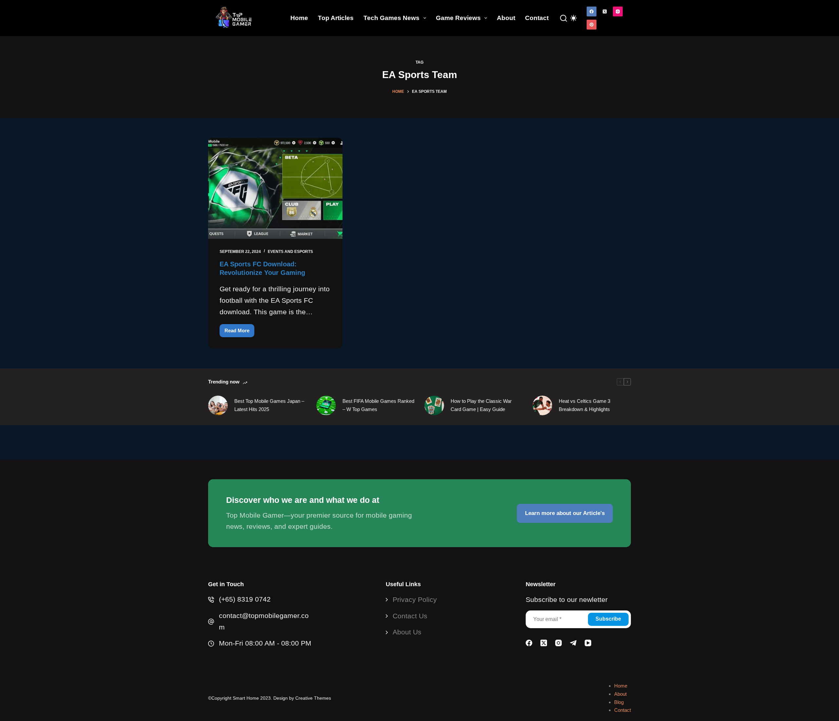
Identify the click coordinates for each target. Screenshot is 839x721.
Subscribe (608, 619)
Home (299, 17)
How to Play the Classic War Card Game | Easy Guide (481, 405)
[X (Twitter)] (605, 11)
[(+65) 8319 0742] (211, 600)
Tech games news (391, 17)
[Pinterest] (591, 25)
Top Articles (336, 17)
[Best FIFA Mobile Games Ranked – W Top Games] (326, 405)
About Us (407, 632)
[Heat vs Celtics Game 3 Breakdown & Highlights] (542, 405)
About (506, 17)
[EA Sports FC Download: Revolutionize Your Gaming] (275, 188)
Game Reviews (458, 17)
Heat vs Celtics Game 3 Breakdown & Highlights (584, 405)
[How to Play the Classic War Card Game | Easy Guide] (434, 405)
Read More (239, 332)
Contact (537, 17)
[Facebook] (591, 11)
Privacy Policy (415, 599)
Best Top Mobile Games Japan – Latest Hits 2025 (269, 405)
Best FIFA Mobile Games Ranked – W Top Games (378, 405)
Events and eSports (290, 251)
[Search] (563, 18)
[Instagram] (618, 11)
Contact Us (410, 616)
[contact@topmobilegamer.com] (211, 622)
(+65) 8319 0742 (245, 599)
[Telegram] (573, 643)
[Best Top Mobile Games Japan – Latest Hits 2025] (218, 405)
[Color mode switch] (573, 18)
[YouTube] (588, 643)
